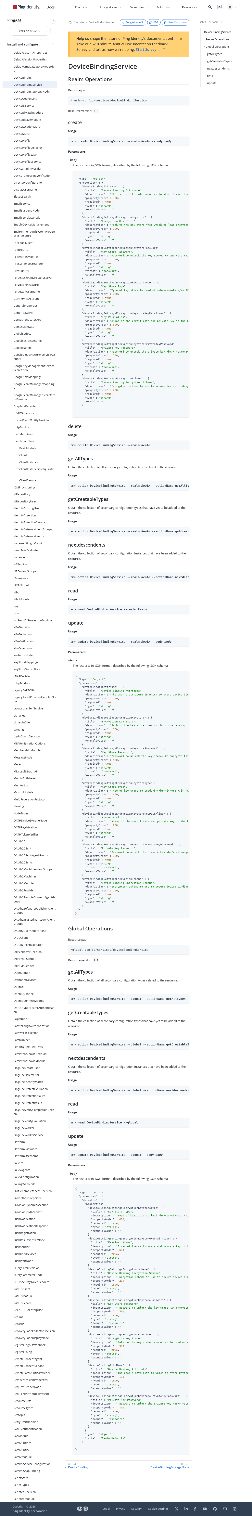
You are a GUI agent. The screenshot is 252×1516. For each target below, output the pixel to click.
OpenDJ (19, 987)
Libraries (19, 715)
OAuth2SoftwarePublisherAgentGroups (35, 910)
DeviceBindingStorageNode (32, 91)
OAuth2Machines (25, 876)
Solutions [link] (165, 7)
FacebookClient (23, 243)
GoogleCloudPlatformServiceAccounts (35, 357)
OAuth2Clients (23, 862)
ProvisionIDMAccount (28, 1212)
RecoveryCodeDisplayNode (31, 1338)
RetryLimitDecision (26, 1422)
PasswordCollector (26, 1033)
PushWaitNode (23, 1261)
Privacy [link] (120, 1508)
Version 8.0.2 (28, 31)
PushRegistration (25, 1233)
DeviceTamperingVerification (32, 175)
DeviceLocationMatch (28, 126)
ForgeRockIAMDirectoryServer (33, 277)
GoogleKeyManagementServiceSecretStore (34, 368)
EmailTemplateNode (27, 217)
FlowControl (21, 271)
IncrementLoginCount (28, 543)
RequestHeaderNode (27, 1387)
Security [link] (136, 1508)
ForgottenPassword (26, 285)
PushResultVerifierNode (29, 1240)
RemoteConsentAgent (28, 1359)
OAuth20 (19, 841)
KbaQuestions (23, 648)
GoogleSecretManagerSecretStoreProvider (34, 397)
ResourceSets (22, 1401)
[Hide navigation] (53, 21)
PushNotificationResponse (31, 1226)
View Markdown (177, 22)
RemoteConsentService (29, 1366)
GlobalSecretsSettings (28, 341)
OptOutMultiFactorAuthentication (34, 1010)
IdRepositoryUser (25, 501)
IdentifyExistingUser (27, 508)
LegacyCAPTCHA (24, 690)
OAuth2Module (24, 883)
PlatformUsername (26, 1156)
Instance (19, 557)
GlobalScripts (22, 333)
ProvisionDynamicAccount (31, 1205)
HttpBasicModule (25, 448)
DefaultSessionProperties (30, 59)
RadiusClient (22, 1289)
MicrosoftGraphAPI (26, 771)
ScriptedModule (24, 1499)
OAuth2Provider (24, 890)
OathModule (22, 973)
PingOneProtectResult (28, 1103)
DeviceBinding (23, 77)
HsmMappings (23, 434)
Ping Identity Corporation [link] (30, 1511)
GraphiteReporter (25, 406)
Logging (19, 729)
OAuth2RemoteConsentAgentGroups (34, 899)
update (212, 83)
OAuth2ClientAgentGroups (31, 855)
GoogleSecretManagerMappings (34, 386)
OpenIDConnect (24, 994)
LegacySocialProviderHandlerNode (35, 699)
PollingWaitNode (24, 1184)
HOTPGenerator (24, 413)
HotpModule (22, 427)
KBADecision (22, 627)
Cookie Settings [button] (158, 1508)
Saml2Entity (21, 1450)
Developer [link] (139, 7)
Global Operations (218, 46)
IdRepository (22, 494)
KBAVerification (24, 641)
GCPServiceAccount (26, 299)
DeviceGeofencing (25, 98)
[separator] (57, 758)
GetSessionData (24, 327)
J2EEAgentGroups (25, 571)
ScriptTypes (21, 1485)
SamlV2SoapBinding (27, 1471)
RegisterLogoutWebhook (29, 1345)
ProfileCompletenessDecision (33, 1191)
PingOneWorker (24, 1128)
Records (19, 1324)
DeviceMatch (22, 134)
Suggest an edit (135, 22)
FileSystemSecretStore (28, 264)
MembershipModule (27, 750)
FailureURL (21, 250)
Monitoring (21, 785)
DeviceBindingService (28, 84)
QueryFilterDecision (27, 1268)
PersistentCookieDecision (30, 1054)
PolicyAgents (22, 1170)
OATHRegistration (25, 827)
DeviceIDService (24, 105)
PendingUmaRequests (28, 1047)
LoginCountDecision (27, 736)
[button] (232, 7)
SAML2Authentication (28, 1429)
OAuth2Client (22, 848)
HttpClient (20, 455)
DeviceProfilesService (27, 161)
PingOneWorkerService (29, 1135)
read (210, 76)
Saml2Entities (23, 1443)
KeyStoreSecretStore (27, 669)
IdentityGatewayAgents (29, 536)
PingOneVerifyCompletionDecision (34, 1112)
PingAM (14, 20)
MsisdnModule (23, 792)
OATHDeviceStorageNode (30, 820)
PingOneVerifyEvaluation (30, 1121)
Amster (80, 22)
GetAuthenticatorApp (28, 319)
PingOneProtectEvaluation (31, 1089)
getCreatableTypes (219, 61)
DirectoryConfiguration (29, 182)
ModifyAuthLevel (25, 778)
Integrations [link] (111, 7)
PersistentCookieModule (29, 1061)
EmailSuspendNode (27, 210)
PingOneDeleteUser (26, 1075)
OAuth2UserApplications (30, 931)
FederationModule (26, 257)
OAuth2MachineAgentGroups (33, 869)
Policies (18, 1163)
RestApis (19, 1415)
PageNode (20, 1019)
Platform (19, 1142)
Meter (17, 764)
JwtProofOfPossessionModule (33, 620)
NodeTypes (21, 813)
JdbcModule (21, 599)
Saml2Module (23, 1457)
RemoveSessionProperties (31, 1380)
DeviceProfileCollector (28, 147)
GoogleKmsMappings (28, 377)
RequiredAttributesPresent (31, 1394)
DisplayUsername (25, 189)
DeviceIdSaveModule (27, 120)
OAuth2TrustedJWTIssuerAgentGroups (34, 922)
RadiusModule (23, 1296)
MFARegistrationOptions (30, 743)
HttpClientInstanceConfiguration (34, 471)
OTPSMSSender (24, 966)
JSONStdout (21, 585)
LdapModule (22, 683)
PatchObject (22, 1040)
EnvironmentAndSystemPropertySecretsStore (34, 234)
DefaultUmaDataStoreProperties (34, 68)
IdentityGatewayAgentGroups (33, 529)
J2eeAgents (21, 578)
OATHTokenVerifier (26, 834)
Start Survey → (148, 49)
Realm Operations (217, 39)
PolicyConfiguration (26, 1177)
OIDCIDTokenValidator (28, 945)
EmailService (22, 203)
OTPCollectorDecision (28, 952)
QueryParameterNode (28, 1275)
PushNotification (24, 1219)
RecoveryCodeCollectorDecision (34, 1331)
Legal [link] (106, 1508)
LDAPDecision (23, 676)
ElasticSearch (22, 196)
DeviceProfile (22, 140)
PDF (155, 22)
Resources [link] (191, 7)
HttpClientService (25, 480)
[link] (26, 7)
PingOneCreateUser (27, 1068)
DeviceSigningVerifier (28, 168)
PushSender (22, 1247)
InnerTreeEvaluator (26, 550)
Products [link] (83, 7)
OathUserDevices (25, 980)
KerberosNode (23, 655)
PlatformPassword (25, 1149)
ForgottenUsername (27, 291)
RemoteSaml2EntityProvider (32, 1373)
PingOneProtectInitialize (29, 1096)
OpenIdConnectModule (29, 1001)
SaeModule (21, 1436)
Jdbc (16, 592)
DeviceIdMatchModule (28, 112)
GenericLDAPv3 (23, 313)
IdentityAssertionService (29, 522)
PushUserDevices (25, 1254)
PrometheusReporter (27, 1198)
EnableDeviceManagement (31, 224)
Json (16, 613)
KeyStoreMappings (26, 662)
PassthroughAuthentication (32, 1026)
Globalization (22, 348)
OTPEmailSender (25, 959)
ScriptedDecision (25, 1492)
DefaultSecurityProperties (30, 52)
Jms (16, 606)
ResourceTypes (23, 1408)
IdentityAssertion (25, 515)
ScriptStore (21, 1478)
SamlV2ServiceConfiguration (32, 1464)
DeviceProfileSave (25, 154)
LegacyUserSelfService (28, 708)
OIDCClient (21, 937)
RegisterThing (23, 1352)
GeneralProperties (26, 305)
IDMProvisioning (24, 487)
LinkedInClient (23, 722)
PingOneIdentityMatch (28, 1082)
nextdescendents (218, 68)
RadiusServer (22, 1303)
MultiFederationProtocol (29, 799)
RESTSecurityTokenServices (31, 1282)
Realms (18, 1317)
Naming (19, 806)
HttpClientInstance (26, 462)
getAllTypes (214, 54)
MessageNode (23, 757)
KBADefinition (23, 634)
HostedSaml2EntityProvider (31, 420)
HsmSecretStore (24, 441)
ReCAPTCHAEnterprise (28, 1310)
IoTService (20, 564)
